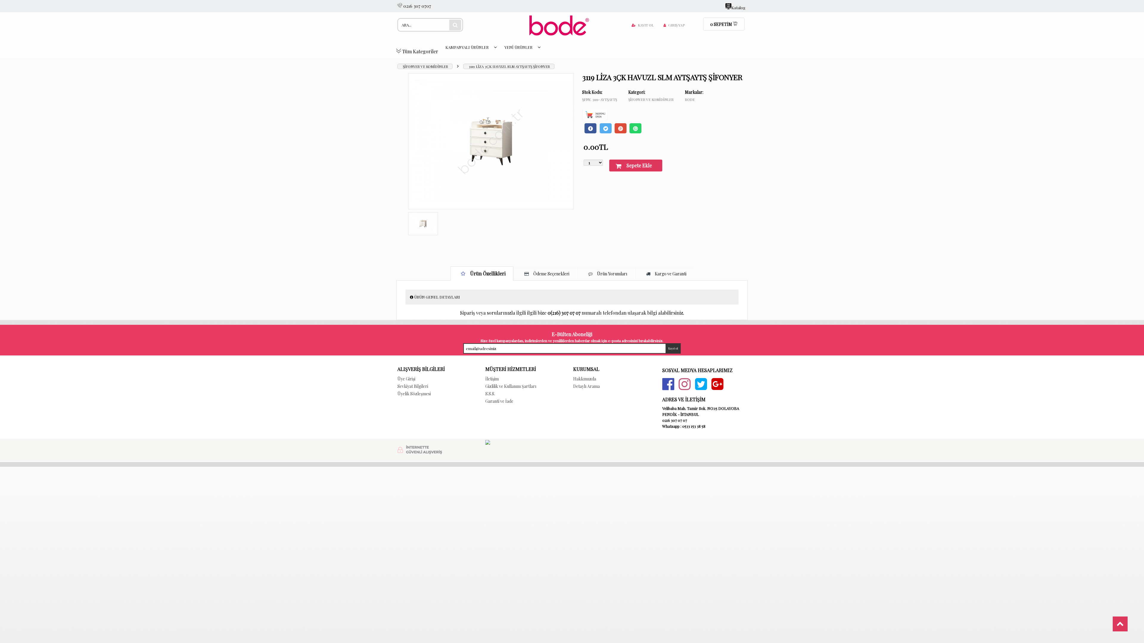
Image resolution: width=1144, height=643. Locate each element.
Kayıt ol (646, 25)
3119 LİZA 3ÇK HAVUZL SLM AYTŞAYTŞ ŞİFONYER (509, 66)
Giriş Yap (676, 25)
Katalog (738, 7)
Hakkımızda (584, 379)
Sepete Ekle (639, 165)
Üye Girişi (406, 379)
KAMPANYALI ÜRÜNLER (467, 47)
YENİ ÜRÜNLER (518, 47)
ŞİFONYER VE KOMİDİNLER (425, 66)
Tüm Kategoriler (419, 51)
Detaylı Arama (586, 386)
